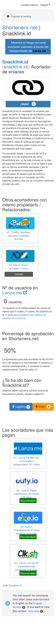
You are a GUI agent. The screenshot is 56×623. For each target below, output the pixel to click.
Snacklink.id (15, 585)
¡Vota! (27, 104)
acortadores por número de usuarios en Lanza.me (24, 316)
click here (35, 611)
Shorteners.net (19, 27)
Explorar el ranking (21, 16)
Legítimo (22, 407)
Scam (43, 406)
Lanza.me (39, 51)
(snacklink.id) (15, 64)
